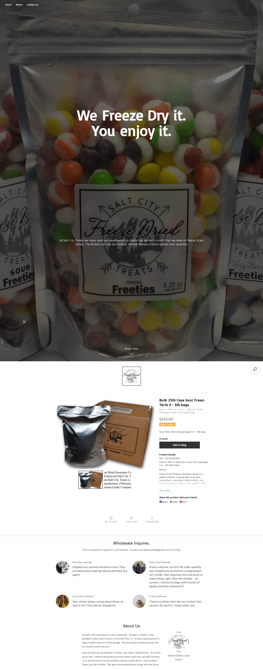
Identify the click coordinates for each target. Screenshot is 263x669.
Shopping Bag (152, 521)
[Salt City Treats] (131, 376)
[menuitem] (202, 393)
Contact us (32, 4)
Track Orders (131, 521)
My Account (111, 521)
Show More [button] (164, 490)
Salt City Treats (176, 409)
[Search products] (255, 369)
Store (8, 4)
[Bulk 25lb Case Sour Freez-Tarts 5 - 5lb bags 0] (90, 480)
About (19, 4)
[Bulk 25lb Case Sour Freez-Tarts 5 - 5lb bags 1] (117, 480)
